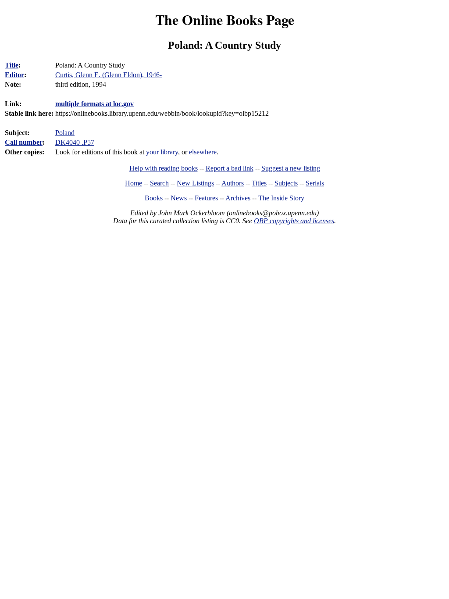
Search (159, 183)
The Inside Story (281, 198)
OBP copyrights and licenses (294, 221)
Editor (14, 74)
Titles (259, 183)
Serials (315, 183)
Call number (24, 142)
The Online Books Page (224, 19)
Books (154, 198)
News (179, 198)
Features (206, 198)
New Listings (195, 183)
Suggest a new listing (290, 168)
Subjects (286, 183)
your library (162, 152)
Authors (232, 183)
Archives (237, 198)
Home (133, 183)
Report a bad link (229, 168)
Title (11, 65)
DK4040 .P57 (74, 142)
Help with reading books (163, 168)
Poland (65, 132)
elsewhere (203, 152)
